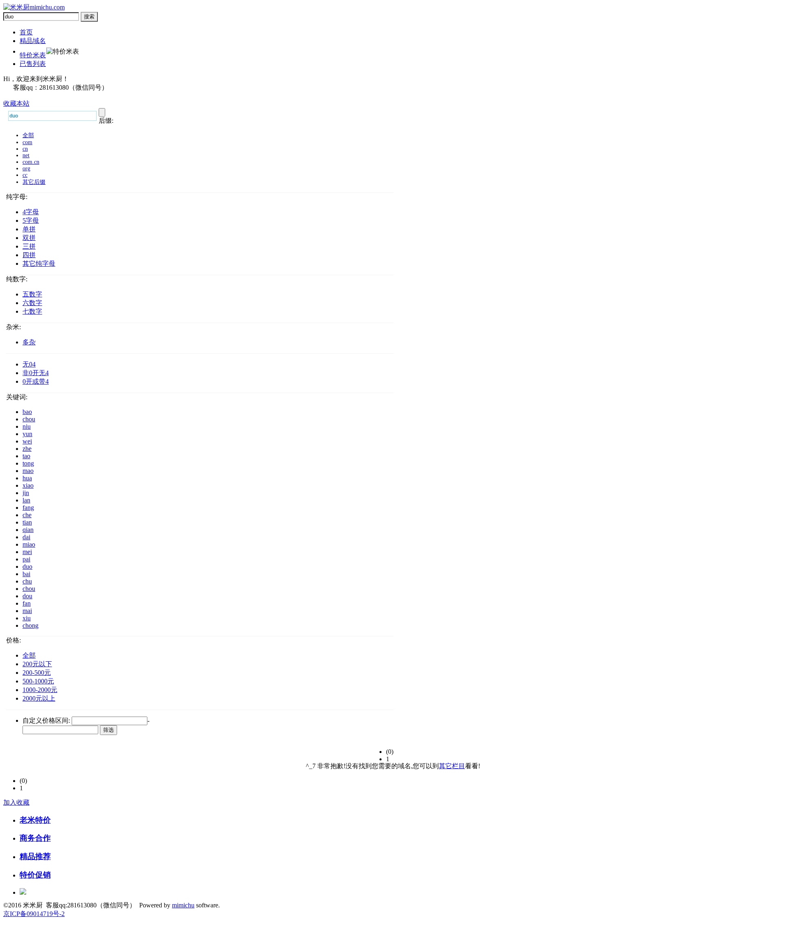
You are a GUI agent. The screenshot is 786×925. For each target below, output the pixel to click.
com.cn (31, 162)
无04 (29, 364)
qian (28, 529)
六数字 (32, 302)
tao (26, 455)
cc (25, 175)
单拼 (29, 229)
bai (26, 573)
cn (25, 149)
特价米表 (33, 55)
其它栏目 (452, 765)
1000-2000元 (40, 689)
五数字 (32, 294)
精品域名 (33, 40)
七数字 (32, 311)
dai (26, 537)
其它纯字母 (39, 263)
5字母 (31, 220)
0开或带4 (36, 381)
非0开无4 (36, 372)
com (27, 142)
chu (27, 581)
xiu (27, 618)
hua (27, 478)
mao (28, 470)
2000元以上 (39, 698)
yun (27, 433)
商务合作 (35, 838)
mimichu (183, 905)
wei (27, 441)
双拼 (29, 237)
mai (27, 610)
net (26, 155)
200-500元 (37, 672)
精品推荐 (35, 856)
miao (29, 544)
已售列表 (33, 63)
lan (26, 500)
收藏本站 (16, 103)
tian (27, 522)
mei (27, 551)
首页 (26, 32)
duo (27, 566)
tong (28, 463)
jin (26, 492)
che (27, 514)
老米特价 (35, 820)
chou (29, 419)
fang (28, 507)
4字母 (31, 211)
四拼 (29, 254)
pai (26, 559)
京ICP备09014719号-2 (34, 913)
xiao (28, 485)
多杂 (29, 342)
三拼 (29, 246)
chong (30, 625)
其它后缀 (34, 182)
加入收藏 (16, 802)
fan (27, 603)
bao (27, 411)
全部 (28, 135)
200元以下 (37, 663)
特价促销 (35, 875)
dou (27, 596)
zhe (27, 448)
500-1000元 (38, 681)
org (26, 168)
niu (27, 426)
